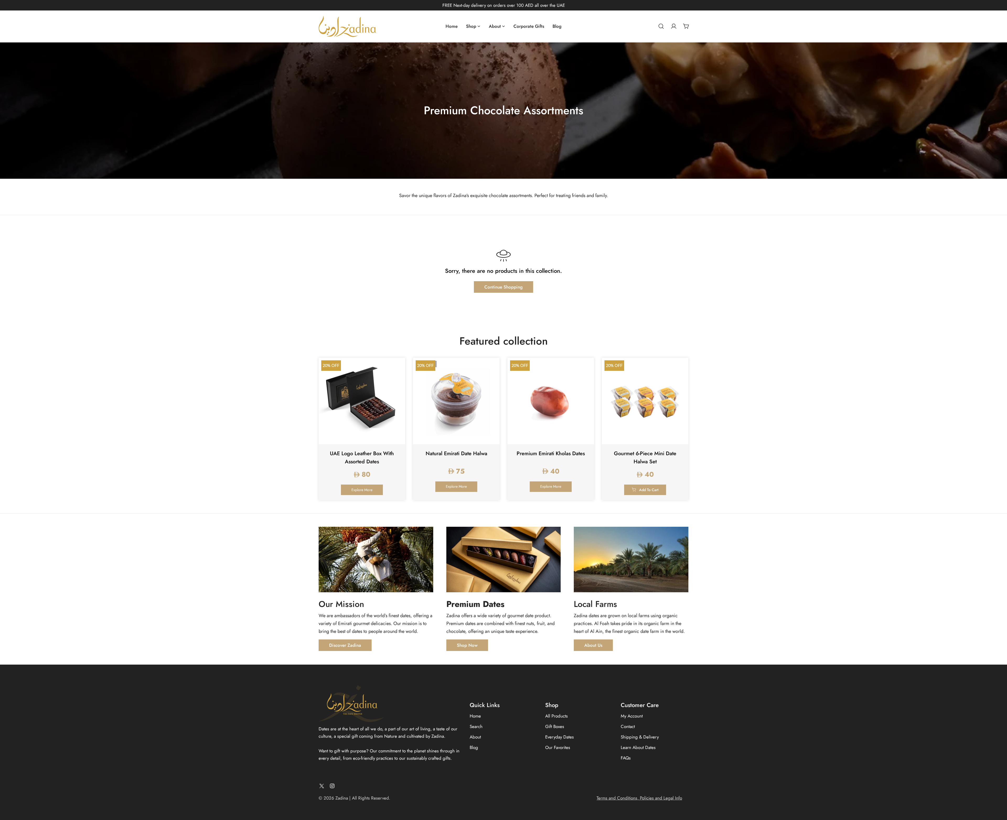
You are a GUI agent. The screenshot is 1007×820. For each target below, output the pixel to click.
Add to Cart (648, 489)
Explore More (361, 489)
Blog (474, 747)
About (475, 737)
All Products (556, 716)
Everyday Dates (559, 737)
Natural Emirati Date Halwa (456, 453)
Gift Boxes (554, 726)
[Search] (661, 26)
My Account (632, 716)
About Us (593, 645)
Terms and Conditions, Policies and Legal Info (639, 798)
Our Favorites (557, 747)
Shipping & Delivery (640, 737)
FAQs (626, 758)
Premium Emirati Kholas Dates (551, 453)
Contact (628, 726)
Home (475, 716)
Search (476, 726)
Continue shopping (503, 287)
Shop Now (467, 645)
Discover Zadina (345, 645)
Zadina (341, 798)
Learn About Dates (638, 747)
